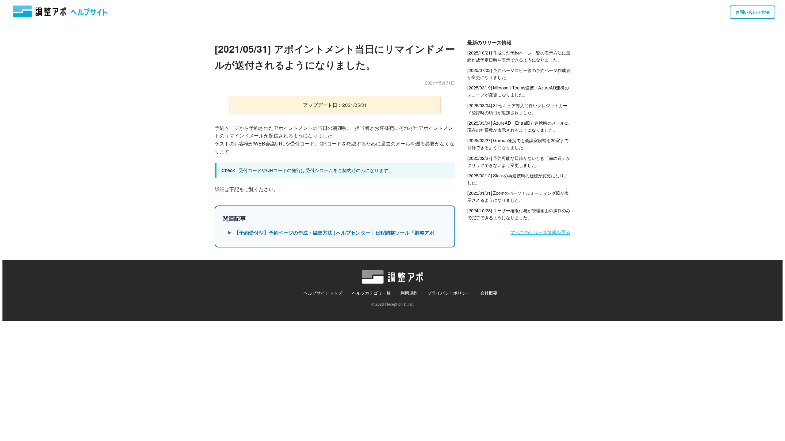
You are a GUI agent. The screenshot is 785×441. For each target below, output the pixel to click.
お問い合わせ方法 (752, 12)
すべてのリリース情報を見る (540, 232)
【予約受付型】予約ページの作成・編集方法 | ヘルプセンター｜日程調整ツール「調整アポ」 (336, 232)
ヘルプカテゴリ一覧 (371, 292)
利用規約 (409, 292)
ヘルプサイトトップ (323, 292)
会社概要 (488, 292)
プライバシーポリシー (448, 292)
